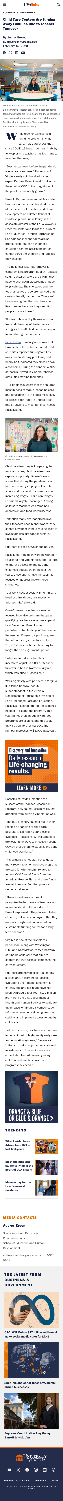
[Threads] (54, 1471)
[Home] (31, 5)
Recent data (13, 342)
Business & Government (20, 12)
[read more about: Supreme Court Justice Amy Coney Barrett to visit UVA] (31, 1411)
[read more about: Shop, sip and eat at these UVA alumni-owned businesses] (31, 1360)
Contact (55, 1480)
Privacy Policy (40, 1480)
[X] (18, 1471)
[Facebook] (27, 1471)
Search (58, 4)
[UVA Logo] (31, 1458)
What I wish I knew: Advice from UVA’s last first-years (18, 1145)
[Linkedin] (45, 1471)
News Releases (23, 1480)
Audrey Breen (14, 1225)
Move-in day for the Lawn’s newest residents (18, 1186)
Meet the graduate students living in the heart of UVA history (19, 1165)
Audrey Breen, (16, 37)
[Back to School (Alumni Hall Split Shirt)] (31, 1097)
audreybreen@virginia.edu (20, 41)
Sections (4, 4)
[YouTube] (9, 1471)
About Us (8, 1480)
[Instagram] (36, 1471)
